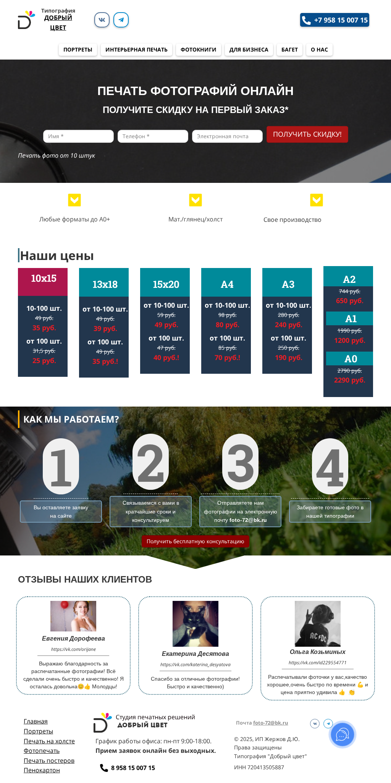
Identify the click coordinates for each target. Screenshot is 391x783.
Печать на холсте (49, 741)
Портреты (38, 731)
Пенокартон (42, 770)
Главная (36, 721)
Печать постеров (49, 760)
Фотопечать (42, 750)
